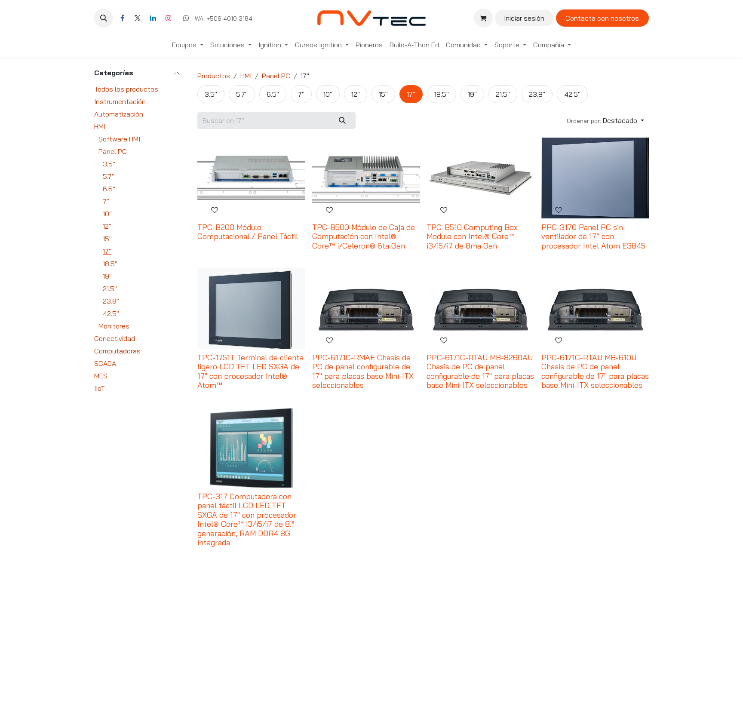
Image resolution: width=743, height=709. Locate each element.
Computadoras (117, 351)
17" (107, 251)
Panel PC (112, 151)
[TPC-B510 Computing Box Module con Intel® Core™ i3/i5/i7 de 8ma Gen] (480, 178)
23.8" (111, 301)
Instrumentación (120, 101)
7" (106, 201)
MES (100, 375)
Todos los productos (126, 89)
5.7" (108, 176)
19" (107, 276)
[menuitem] (188, 44)
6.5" (109, 188)
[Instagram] (168, 18)
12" (107, 226)
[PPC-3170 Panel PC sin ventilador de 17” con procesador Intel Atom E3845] (595, 178)
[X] (137, 18)
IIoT (99, 388)
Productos (213, 75)
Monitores (113, 326)
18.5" (110, 263)
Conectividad (114, 338)
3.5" (109, 164)
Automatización (118, 114)
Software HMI (119, 139)
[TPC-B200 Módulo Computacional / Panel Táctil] (251, 178)
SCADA (105, 363)
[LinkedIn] (153, 18)
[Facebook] (122, 18)
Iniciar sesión (524, 18)
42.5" (111, 313)
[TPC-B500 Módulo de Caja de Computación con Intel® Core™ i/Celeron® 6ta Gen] (366, 178)
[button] (103, 18)
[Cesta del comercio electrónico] (483, 18)
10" (107, 213)
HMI (99, 126)
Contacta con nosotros (602, 18)
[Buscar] (342, 120)
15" (107, 238)
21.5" (110, 288)
